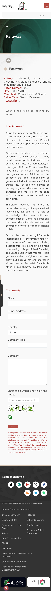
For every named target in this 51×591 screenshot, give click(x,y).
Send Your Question (11, 538)
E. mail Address (17, 310)
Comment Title (16, 339)
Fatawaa (31, 515)
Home (5, 26)
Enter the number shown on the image (27, 392)
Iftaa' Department (11, 515)
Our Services (33, 525)
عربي (41, 15)
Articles (5, 533)
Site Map (6, 543)
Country (12, 327)
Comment (13, 355)
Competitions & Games (32, 94)
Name (11, 298)
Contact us (7, 548)
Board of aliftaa (9, 520)
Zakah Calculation (35, 520)
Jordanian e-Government (14, 561)
